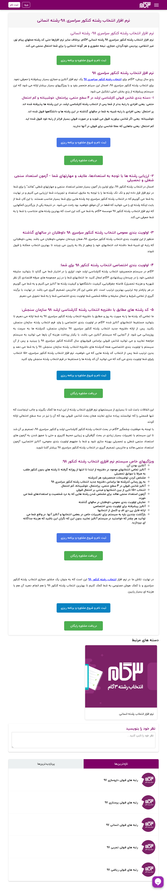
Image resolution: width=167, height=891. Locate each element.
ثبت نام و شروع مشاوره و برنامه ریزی (83, 60)
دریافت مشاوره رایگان (83, 160)
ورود (26, 5)
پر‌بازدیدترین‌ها (46, 763)
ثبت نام (14, 5)
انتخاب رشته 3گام (140, 5)
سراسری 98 (91, 79)
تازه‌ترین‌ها (121, 763)
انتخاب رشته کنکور (110, 79)
